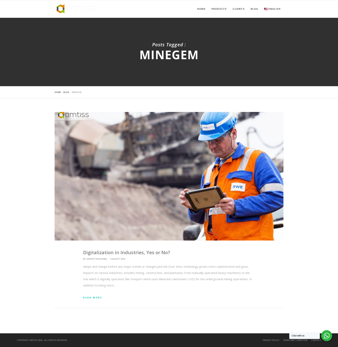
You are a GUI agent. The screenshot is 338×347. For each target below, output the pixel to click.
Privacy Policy (271, 340)
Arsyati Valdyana (97, 259)
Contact (316, 340)
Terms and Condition (295, 340)
